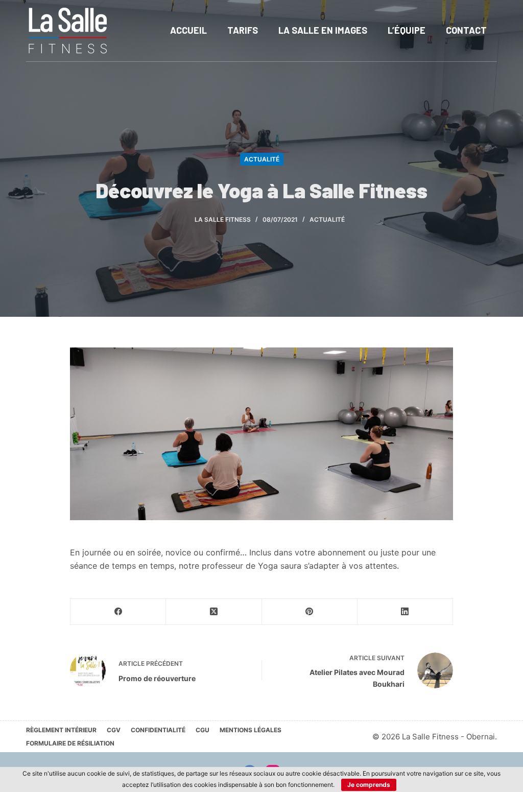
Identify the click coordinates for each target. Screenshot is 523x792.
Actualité (261, 159)
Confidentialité (158, 730)
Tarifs (242, 30)
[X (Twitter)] (214, 612)
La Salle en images (322, 30)
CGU (202, 730)
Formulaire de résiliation (70, 743)
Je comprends (368, 784)
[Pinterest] (310, 612)
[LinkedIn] (405, 612)
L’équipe (406, 30)
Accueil (188, 30)
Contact (466, 30)
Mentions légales (250, 730)
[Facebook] (118, 612)
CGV (114, 730)
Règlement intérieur (61, 730)
